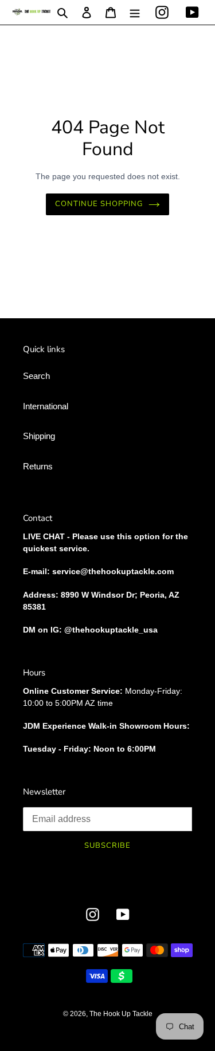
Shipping (39, 436)
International (45, 406)
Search (36, 376)
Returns (38, 466)
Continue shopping (99, 204)
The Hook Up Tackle (121, 1014)
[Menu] (135, 12)
